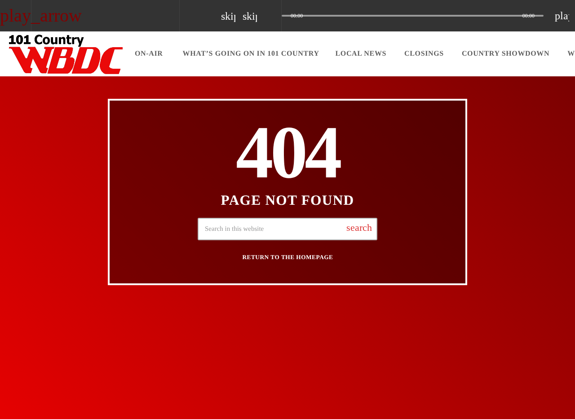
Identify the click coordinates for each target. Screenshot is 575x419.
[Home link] (66, 53)
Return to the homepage (288, 257)
